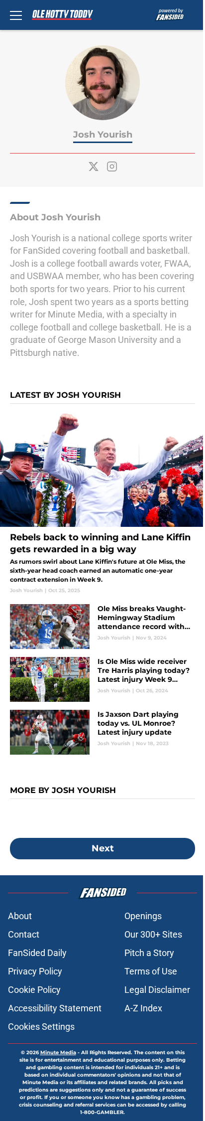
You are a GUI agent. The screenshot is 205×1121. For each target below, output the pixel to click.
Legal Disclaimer (157, 989)
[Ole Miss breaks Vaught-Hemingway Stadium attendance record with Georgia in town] (102, 626)
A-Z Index (143, 1008)
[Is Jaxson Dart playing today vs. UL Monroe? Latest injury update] (102, 732)
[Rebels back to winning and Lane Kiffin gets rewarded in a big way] (102, 503)
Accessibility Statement (55, 1008)
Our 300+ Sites (153, 934)
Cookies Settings (41, 1026)
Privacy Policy (35, 971)
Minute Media (58, 1052)
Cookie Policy (34, 989)
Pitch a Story (149, 953)
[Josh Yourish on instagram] (111, 166)
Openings (143, 916)
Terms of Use (150, 971)
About (20, 916)
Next (103, 848)
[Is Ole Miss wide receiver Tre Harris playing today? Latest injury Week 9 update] (102, 679)
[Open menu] (16, 15)
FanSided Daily (37, 953)
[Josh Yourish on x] (93, 166)
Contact (23, 934)
